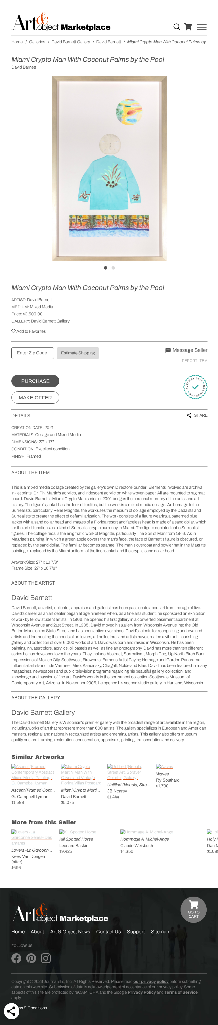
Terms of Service (181, 992)
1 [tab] (105, 268)
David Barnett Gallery (50, 321)
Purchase (35, 381)
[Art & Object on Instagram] (46, 958)
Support (136, 931)
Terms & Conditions (29, 1008)
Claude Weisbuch (136, 845)
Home (18, 931)
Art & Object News (70, 931)
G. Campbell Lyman (29, 796)
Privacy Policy (142, 992)
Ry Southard (167, 780)
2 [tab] (113, 268)
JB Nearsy (117, 790)
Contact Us (108, 931)
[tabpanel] (109, 168)
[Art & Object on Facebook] (16, 958)
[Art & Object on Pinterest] (31, 958)
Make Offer (35, 397)
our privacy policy (151, 981)
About (37, 931)
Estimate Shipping (78, 353)
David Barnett (39, 299)
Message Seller (189, 350)
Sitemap (160, 931)
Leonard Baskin (73, 845)
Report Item (194, 361)
